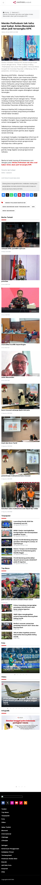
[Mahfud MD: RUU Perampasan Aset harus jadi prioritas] (20, 267)
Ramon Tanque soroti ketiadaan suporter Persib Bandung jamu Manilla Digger (25, 551)
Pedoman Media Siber (9, 859)
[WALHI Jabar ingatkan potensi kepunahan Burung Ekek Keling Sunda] (6, 635)
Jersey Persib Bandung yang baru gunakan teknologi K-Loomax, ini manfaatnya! (26, 542)
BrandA (4, 862)
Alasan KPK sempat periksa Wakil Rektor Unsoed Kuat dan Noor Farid (20, 442)
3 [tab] (20, 675)
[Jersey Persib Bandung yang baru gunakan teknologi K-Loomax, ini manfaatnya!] (6, 542)
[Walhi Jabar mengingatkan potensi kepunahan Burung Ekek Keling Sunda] (6, 617)
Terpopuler (6, 516)
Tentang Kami (6, 855)
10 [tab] (33, 708)
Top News (5, 568)
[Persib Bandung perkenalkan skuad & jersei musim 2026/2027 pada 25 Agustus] (6, 561)
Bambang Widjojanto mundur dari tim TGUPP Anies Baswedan (19, 376)
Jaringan (4, 845)
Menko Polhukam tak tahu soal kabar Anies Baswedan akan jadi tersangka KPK (18, 15)
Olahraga (4, 837)
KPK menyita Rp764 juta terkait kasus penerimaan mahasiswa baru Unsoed (16, 475)
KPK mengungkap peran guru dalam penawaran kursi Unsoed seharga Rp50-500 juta (20, 409)
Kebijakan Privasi (7, 852)
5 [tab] (26, 675)
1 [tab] (15, 675)
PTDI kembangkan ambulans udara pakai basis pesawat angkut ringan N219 (20, 700)
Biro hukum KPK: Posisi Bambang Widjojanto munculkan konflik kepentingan (18, 343)
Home (6, 12)
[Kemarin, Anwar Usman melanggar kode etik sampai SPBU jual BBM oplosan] (20, 234)
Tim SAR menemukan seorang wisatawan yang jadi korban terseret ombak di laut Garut (19, 598)
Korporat (4, 869)
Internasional (6, 834)
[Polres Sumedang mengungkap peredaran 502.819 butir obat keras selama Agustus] (6, 608)
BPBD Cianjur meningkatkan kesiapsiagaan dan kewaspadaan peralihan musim (26, 532)
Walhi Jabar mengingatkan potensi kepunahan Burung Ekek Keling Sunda (26, 616)
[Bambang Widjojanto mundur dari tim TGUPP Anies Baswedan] (20, 363)
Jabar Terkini (6, 827)
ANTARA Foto (6, 865)
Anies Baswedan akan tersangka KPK (16, 206)
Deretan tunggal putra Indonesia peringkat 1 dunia (19, 780)
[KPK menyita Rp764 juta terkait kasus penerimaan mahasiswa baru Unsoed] (20, 462)
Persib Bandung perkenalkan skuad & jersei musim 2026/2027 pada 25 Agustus (25, 560)
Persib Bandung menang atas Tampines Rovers (17, 668)
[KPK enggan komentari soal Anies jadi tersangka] (20, 300)
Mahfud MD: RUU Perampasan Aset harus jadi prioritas (18, 280)
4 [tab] (23, 675)
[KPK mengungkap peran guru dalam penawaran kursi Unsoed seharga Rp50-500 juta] (20, 396)
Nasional (15, 12)
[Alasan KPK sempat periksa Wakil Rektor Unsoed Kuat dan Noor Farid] (20, 429)
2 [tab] (18, 675)
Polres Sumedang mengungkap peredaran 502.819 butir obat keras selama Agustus (25, 607)
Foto (3, 643)
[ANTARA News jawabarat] (22, 2)
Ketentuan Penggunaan (10, 849)
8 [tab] (28, 708)
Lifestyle (4, 840)
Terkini (3, 809)
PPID (3, 872)
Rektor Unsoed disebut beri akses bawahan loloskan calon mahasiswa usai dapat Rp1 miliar (19, 507)
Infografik (5, 711)
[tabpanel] (20, 660)
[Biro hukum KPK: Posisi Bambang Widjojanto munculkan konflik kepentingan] (20, 331)
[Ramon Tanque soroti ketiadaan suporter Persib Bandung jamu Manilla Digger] (6, 551)
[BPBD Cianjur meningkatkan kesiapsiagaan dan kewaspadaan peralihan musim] (6, 533)
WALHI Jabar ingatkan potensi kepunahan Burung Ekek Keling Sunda (25, 634)
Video (3, 677)
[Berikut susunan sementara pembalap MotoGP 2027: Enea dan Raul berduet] (6, 626)
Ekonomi (4, 830)
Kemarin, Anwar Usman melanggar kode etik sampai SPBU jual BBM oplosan (18, 247)
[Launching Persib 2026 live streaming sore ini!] (6, 524)
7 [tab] (25, 708)
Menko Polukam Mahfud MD (15, 202)
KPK (33, 206)
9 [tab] (30, 708)
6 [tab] (22, 708)
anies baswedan (8, 210)
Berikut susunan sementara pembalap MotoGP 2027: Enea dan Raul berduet (26, 625)
